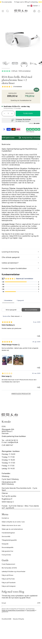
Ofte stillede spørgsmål (10, 257)
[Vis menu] (3, 11)
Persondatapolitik (7, 547)
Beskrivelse (6, 144)
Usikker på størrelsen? (10, 263)
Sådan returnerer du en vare (11, 525)
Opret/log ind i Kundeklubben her (21, 100)
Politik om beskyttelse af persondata (13, 610)
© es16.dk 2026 (6, 619)
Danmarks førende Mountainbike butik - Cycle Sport (19, 489)
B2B (28, 6)
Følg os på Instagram (9, 586)
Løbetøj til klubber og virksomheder (13, 571)
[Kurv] (39, 11)
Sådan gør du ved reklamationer (12, 529)
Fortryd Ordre (6, 555)
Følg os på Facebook (9, 582)
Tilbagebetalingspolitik (9, 540)
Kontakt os (5, 518)
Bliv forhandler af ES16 (9, 568)
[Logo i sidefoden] (10, 415)
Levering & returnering (10, 252)
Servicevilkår (6, 536)
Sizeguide (5, 544)
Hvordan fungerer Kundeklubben (14, 268)
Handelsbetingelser (8, 533)
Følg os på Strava (7, 575)
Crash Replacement (8, 564)
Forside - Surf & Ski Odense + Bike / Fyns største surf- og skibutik (20, 507)
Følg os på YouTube (8, 579)
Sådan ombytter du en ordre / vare (13, 522)
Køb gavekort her (7, 551)
